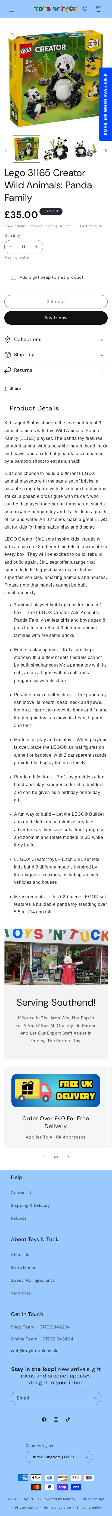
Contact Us (22, 1192)
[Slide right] (106, 150)
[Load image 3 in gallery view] (85, 149)
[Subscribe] (94, 1398)
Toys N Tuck (32, 1499)
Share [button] (15, 388)
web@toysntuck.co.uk (34, 1351)
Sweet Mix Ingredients (32, 1280)
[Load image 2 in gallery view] (56, 149)
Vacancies (21, 1293)
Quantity (12, 235)
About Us (20, 1254)
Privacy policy (26, 1508)
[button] (11, 9)
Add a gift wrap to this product (52, 277)
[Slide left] (6, 150)
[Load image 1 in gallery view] (26, 149)
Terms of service (57, 1508)
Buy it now (56, 318)
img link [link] (55, 1078)
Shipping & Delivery (30, 1205)
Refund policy (92, 1499)
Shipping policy (89, 1508)
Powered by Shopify (59, 1499)
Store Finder (23, 1267)
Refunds (19, 1218)
